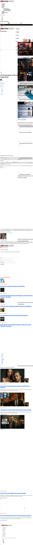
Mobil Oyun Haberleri (7, 9)
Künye (4, 534)
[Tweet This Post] (17, 89)
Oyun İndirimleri (6, 8)
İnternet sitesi (2, 262)
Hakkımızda (3, 24)
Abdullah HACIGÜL (2, 83)
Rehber (3, 11)
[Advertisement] (6, 270)
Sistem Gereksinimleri (7, 10)
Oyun (3, 7)
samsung (11, 232)
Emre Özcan (2, 392)
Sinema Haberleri (5, 12)
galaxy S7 (5, 232)
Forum (3, 13)
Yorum (1, 257)
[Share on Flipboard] (17, 90)
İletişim (4, 535)
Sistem (3, 5)
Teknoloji (3, 3)
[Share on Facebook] (17, 88)
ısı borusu (8, 232)
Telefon (3, 6)
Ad (0, 259)
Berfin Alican (2, 520)
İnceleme (3, 4)
